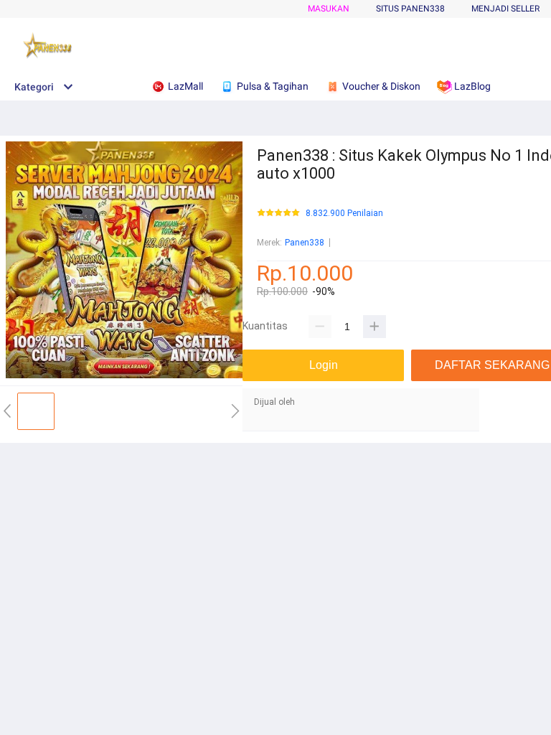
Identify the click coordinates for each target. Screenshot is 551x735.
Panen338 (304, 243)
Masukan (328, 9)
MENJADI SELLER (505, 9)
